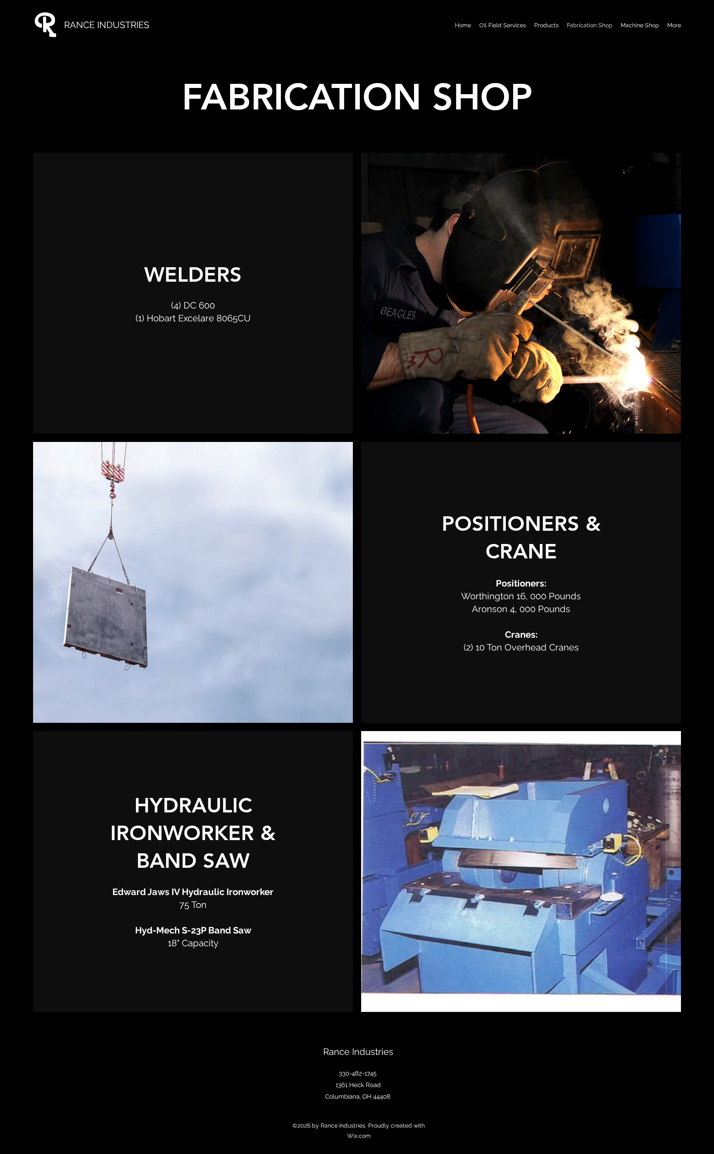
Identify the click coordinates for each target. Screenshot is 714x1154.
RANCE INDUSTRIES (106, 24)
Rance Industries (358, 1051)
